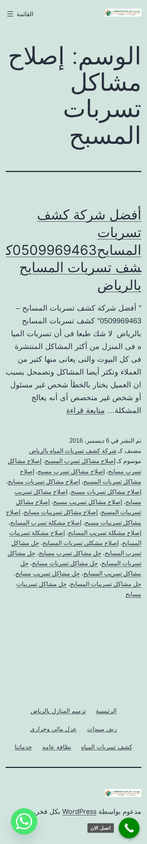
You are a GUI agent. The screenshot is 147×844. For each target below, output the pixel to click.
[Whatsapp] (24, 821)
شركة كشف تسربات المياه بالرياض (72, 451)
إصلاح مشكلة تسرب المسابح (45, 523)
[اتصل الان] (129, 828)
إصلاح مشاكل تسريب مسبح (87, 502)
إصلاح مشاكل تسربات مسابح (44, 481)
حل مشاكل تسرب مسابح (70, 553)
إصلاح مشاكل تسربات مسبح (106, 492)
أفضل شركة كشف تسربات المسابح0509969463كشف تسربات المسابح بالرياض (73, 249)
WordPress (79, 811)
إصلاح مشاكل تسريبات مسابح (61, 512)
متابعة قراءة (85, 410)
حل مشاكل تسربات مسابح (65, 563)
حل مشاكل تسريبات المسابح (105, 584)
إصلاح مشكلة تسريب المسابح (104, 533)
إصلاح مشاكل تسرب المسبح (80, 461)
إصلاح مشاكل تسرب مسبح (71, 471)
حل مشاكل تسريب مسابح (47, 573)
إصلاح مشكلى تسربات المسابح (81, 543)
